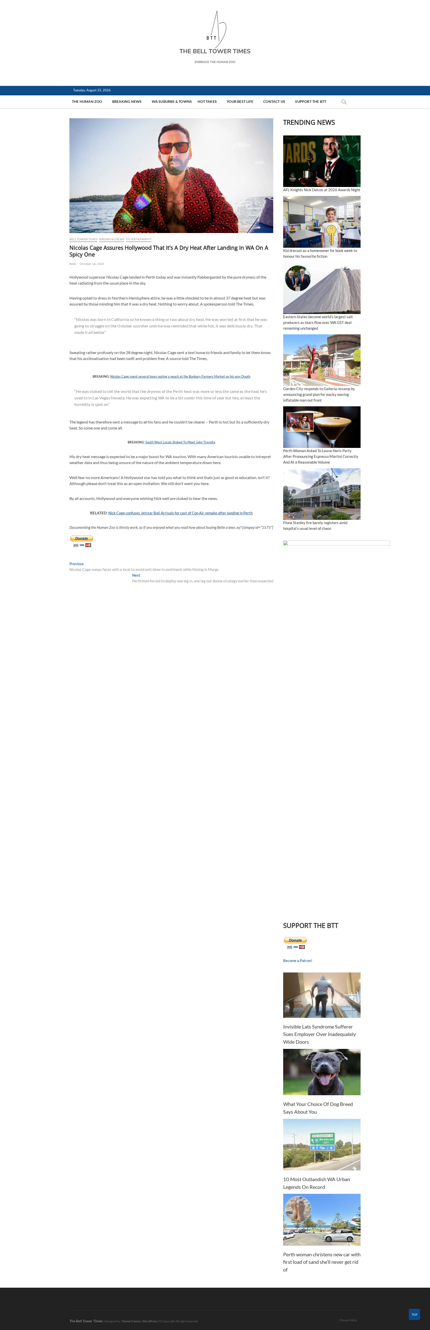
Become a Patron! (297, 960)
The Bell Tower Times (85, 1321)
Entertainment (139, 239)
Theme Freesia (130, 1321)
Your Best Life (240, 101)
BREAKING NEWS (127, 101)
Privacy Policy (348, 1320)
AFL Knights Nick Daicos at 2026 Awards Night (321, 189)
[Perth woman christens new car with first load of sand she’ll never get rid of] (322, 1219)
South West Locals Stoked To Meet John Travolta (180, 442)
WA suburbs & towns (172, 101)
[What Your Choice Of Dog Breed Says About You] (322, 1072)
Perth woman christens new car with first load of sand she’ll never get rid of (322, 1261)
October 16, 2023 (92, 264)
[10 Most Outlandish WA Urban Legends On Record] (322, 1144)
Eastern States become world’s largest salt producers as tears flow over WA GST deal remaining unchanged (318, 322)
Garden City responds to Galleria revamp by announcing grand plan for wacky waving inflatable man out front (319, 394)
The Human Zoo (87, 101)
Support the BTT (310, 101)
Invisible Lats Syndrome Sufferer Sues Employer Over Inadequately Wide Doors (319, 1034)
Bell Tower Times (83, 239)
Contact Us (274, 101)
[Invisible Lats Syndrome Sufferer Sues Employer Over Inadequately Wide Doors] (322, 995)
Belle (72, 264)
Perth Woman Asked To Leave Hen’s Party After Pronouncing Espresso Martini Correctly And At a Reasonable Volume (320, 456)
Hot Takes (207, 101)
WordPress (149, 1321)
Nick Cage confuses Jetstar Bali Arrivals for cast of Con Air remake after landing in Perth (180, 513)
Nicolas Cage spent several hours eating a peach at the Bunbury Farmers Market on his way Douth (180, 376)
